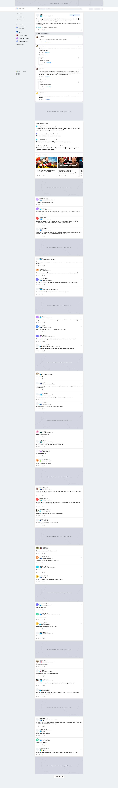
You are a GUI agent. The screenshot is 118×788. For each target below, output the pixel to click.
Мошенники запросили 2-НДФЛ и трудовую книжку (53, 142)
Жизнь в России (49, 133)
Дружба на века (47, 327)
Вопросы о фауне (46, 461)
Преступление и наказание (50, 720)
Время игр (45, 451)
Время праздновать (48, 750)
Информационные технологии (50, 614)
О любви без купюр (48, 662)
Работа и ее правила (48, 200)
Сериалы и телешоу (48, 442)
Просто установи (47, 280)
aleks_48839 (40, 126)
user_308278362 (41, 139)
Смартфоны (45, 520)
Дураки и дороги (47, 374)
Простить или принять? (52, 145)
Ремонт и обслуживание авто (50, 346)
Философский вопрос (47, 336)
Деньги (44, 577)
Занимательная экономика (49, 289)
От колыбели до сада (48, 567)
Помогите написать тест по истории (48, 136)
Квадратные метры (48, 126)
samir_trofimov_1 (41, 133)
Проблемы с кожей (47, 671)
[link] (46, 167)
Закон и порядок (47, 16)
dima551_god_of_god (42, 145)
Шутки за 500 (46, 489)
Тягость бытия (45, 270)
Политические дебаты (48, 259)
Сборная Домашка (49, 139)
